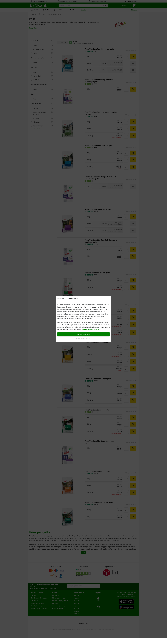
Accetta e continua (83, 334)
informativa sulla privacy (90, 329)
